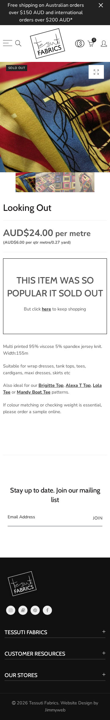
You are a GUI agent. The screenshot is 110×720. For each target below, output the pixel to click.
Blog (23, 610)
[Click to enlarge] (96, 72)
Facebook (47, 610)
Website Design (76, 703)
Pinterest (35, 610)
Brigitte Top (51, 385)
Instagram (10, 610)
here (46, 309)
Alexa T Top (78, 385)
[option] (55, 117)
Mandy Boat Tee (33, 392)
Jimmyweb (55, 710)
